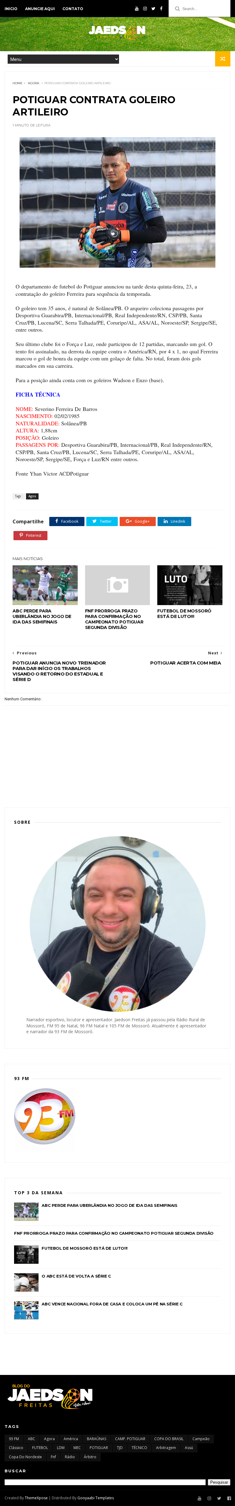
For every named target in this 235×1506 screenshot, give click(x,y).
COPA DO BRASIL (169, 1438)
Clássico (16, 1447)
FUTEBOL (40, 1447)
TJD (120, 1447)
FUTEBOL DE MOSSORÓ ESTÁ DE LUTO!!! (184, 613)
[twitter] (153, 8)
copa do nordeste (25, 1456)
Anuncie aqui (40, 8)
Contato (72, 8)
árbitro (90, 1456)
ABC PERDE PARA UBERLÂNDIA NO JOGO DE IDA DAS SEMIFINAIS (42, 616)
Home (18, 83)
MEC (77, 1447)
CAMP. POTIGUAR (130, 1438)
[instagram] (145, 8)
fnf (53, 1456)
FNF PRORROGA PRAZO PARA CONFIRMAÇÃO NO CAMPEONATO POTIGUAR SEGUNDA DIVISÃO (114, 619)
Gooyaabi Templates (95, 1497)
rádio (70, 1456)
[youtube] (137, 8)
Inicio (11, 8)
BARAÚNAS (96, 1438)
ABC (31, 1438)
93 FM (14, 1438)
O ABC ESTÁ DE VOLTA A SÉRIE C (76, 1276)
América (71, 1438)
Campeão (201, 1438)
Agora (33, 83)
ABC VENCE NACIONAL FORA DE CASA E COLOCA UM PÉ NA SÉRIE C (112, 1303)
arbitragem (166, 1447)
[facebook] (161, 8)
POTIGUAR (99, 1447)
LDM (61, 1447)
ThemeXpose (36, 1497)
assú (189, 1447)
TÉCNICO (139, 1447)
